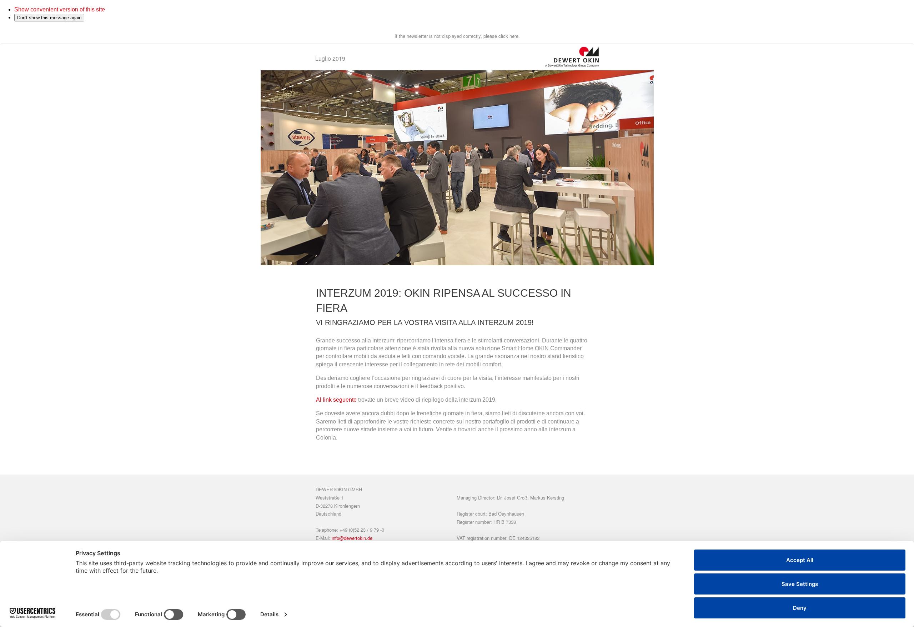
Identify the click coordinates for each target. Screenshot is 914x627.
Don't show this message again (49, 17)
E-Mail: (344, 538)
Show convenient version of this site (59, 9)
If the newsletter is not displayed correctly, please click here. (457, 35)
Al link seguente (336, 400)
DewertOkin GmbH (339, 489)
